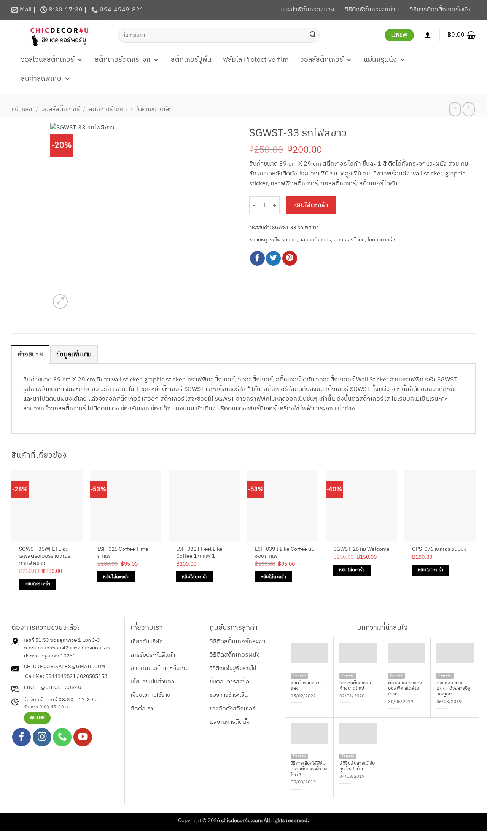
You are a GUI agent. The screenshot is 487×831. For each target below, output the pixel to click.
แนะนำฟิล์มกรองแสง (307, 10)
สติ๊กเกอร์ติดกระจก (122, 59)
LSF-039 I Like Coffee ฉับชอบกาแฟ (285, 553)
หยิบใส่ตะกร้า (311, 205)
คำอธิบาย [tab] (30, 354)
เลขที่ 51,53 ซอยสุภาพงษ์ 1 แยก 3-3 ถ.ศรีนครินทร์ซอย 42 (62, 644)
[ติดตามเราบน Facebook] (21, 737)
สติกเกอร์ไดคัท (108, 109)
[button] (461, 35)
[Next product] (455, 109)
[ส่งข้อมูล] (312, 35)
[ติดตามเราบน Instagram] (42, 737)
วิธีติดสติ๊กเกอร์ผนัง (235, 655)
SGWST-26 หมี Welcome (361, 549)
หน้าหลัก (21, 109)
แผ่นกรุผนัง (380, 59)
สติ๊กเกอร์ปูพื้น (191, 59)
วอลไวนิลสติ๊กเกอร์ (47, 59)
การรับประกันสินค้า (153, 655)
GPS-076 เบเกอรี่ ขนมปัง (439, 549)
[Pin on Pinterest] (289, 258)
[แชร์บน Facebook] (257, 258)
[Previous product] (468, 109)
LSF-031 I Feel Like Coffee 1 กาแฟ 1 (199, 553)
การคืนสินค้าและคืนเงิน (160, 668)
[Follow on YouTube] (82, 737)
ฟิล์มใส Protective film (256, 59)
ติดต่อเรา (142, 708)
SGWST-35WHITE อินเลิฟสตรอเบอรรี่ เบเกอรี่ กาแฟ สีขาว (44, 556)
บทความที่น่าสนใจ (382, 627)
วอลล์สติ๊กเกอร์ (321, 59)
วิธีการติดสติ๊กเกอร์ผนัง (440, 10)
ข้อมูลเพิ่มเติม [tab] (74, 354)
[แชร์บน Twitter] (273, 258)
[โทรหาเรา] (62, 737)
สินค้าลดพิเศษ (41, 79)
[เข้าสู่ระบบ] (427, 35)
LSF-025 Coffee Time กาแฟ (122, 553)
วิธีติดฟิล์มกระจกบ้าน (372, 10)
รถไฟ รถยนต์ (283, 240)
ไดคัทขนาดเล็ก (154, 109)
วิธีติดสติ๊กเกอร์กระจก (238, 641)
